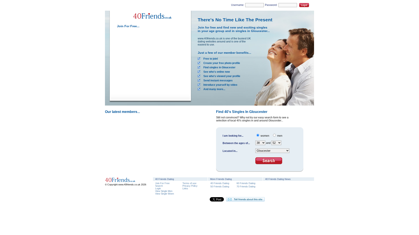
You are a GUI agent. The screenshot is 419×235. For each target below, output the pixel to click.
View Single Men (163, 191)
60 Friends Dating (246, 183)
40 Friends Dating (219, 183)
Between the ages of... (236, 143)
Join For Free (162, 183)
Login (304, 5)
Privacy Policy (189, 186)
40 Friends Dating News (278, 179)
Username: (237, 5)
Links (185, 188)
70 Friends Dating (246, 186)
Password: (271, 5)
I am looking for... (233, 135)
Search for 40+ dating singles (268, 160)
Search (159, 186)
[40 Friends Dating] (152, 21)
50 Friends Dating (219, 186)
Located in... (230, 151)
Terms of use (189, 183)
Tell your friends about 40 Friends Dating (245, 199)
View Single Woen (164, 193)
